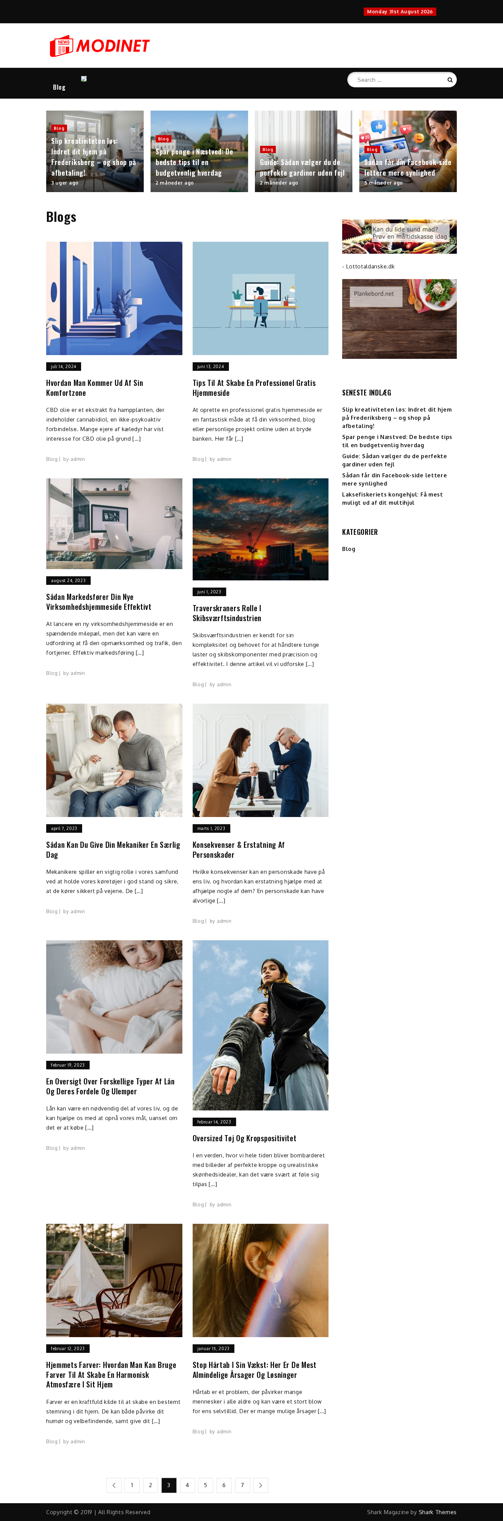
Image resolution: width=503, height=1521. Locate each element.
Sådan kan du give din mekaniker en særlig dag (113, 849)
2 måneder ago (175, 183)
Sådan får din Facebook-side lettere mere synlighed (408, 167)
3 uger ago (65, 183)
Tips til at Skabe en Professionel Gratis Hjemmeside (254, 387)
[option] (95, 151)
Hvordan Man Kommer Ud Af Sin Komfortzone (94, 387)
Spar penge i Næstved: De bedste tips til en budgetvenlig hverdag (194, 162)
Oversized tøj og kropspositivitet (245, 1138)
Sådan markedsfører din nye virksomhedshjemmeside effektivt (99, 601)
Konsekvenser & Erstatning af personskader (239, 849)
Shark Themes (438, 1512)
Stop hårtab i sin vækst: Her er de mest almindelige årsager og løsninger (255, 1369)
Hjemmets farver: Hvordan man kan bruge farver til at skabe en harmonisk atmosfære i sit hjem (111, 1374)
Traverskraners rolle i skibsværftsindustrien (227, 613)
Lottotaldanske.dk (370, 266)
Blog (59, 87)
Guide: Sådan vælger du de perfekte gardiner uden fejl (302, 167)
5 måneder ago (383, 183)
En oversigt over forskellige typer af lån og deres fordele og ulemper (110, 1086)
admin (77, 459)
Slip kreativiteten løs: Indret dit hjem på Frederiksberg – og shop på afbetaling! (93, 157)
